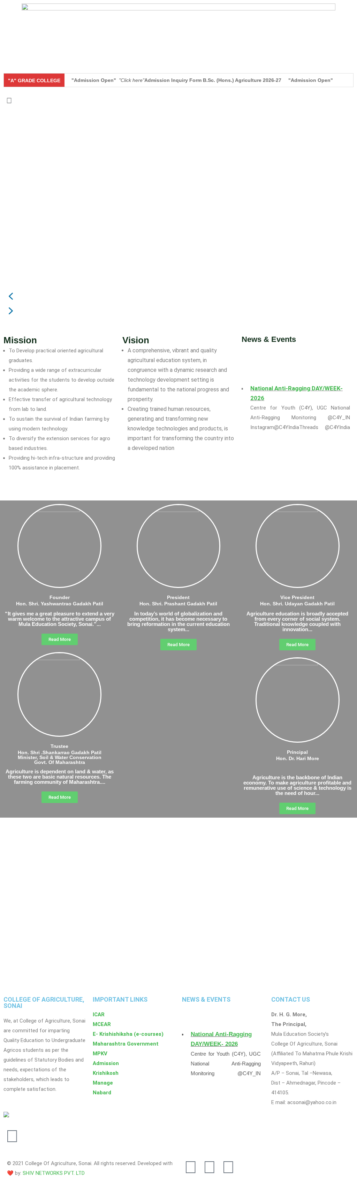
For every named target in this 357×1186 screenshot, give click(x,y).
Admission (106, 1063)
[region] (178, 221)
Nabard (102, 1092)
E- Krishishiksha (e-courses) (128, 1034)
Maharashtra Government (126, 1044)
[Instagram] (190, 1167)
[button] (178, 100)
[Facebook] (209, 1167)
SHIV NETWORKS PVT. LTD (54, 1173)
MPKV (100, 1053)
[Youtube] (228, 1167)
